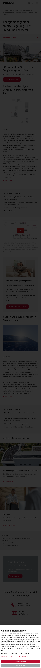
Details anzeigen (6, 657)
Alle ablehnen (20, 665)
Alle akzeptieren (20, 661)
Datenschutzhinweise (24, 657)
